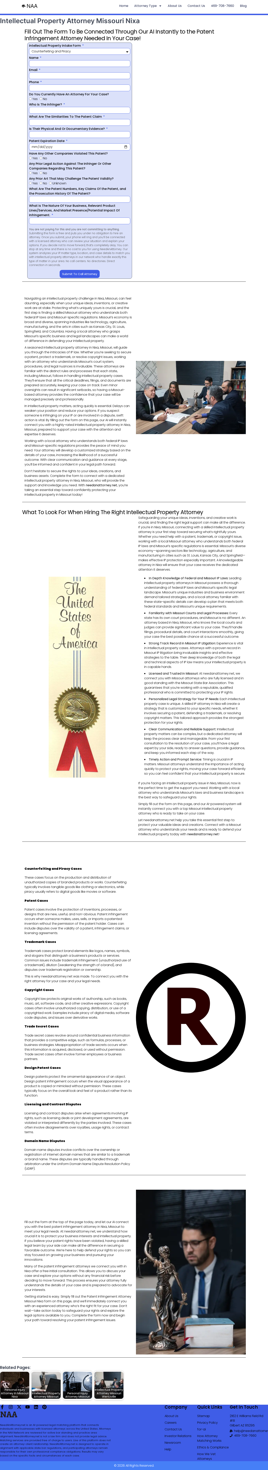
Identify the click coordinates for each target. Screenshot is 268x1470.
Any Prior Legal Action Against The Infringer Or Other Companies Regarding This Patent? (70, 166)
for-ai (201, 1429)
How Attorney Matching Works (209, 1438)
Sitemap (203, 1416)
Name (34, 58)
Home (123, 6)
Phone (34, 82)
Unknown (59, 183)
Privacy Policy (207, 1422)
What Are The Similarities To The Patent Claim (66, 116)
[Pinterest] (44, 1407)
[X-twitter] (19, 1407)
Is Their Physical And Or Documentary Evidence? (67, 129)
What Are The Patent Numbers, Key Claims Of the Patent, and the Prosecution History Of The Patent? (77, 191)
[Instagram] (10, 1407)
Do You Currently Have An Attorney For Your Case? (69, 94)
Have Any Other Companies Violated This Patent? (68, 153)
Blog (243, 6)
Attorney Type (145, 6)
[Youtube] (27, 1407)
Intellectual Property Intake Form (55, 45)
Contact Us (196, 6)
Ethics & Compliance (213, 1447)
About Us (175, 6)
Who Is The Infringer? (46, 104)
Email (33, 70)
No (45, 99)
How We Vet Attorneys (206, 1456)
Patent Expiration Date (47, 141)
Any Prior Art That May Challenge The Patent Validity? (71, 178)
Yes (35, 99)
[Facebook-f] (2, 1407)
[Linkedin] (36, 1407)
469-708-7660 (222, 6)
